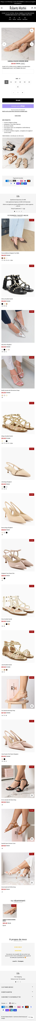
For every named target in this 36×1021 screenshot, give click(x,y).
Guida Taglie (18, 115)
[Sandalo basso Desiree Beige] (10, 911)
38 (20, 82)
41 (17, 86)
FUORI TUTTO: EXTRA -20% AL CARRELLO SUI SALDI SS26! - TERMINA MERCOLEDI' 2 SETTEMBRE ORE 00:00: (16, 67)
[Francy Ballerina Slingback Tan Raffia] (18, 234)
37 (15, 82)
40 (29, 82)
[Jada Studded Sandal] (18, 646)
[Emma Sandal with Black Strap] (18, 781)
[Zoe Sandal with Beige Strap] (18, 692)
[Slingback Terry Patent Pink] (18, 555)
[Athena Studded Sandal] (18, 280)
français (3, 1003)
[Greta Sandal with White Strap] (18, 868)
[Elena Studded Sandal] (18, 600)
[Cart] (35, 8)
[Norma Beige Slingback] (18, 509)
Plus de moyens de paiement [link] (18, 109)
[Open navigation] (4, 8)
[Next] (33, 2)
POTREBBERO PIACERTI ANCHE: (18, 215)
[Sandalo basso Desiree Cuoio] (18, 825)
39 (24, 82)
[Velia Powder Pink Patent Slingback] (18, 735)
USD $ (12, 1003)
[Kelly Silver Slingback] (18, 326)
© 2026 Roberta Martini (7, 1016)
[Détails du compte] (32, 8)
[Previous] (3, 2)
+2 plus (11, 443)
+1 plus (11, 260)
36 (11, 82)
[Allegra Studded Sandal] (18, 417)
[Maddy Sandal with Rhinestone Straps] (18, 372)
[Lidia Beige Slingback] (18, 463)
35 (6, 82)
